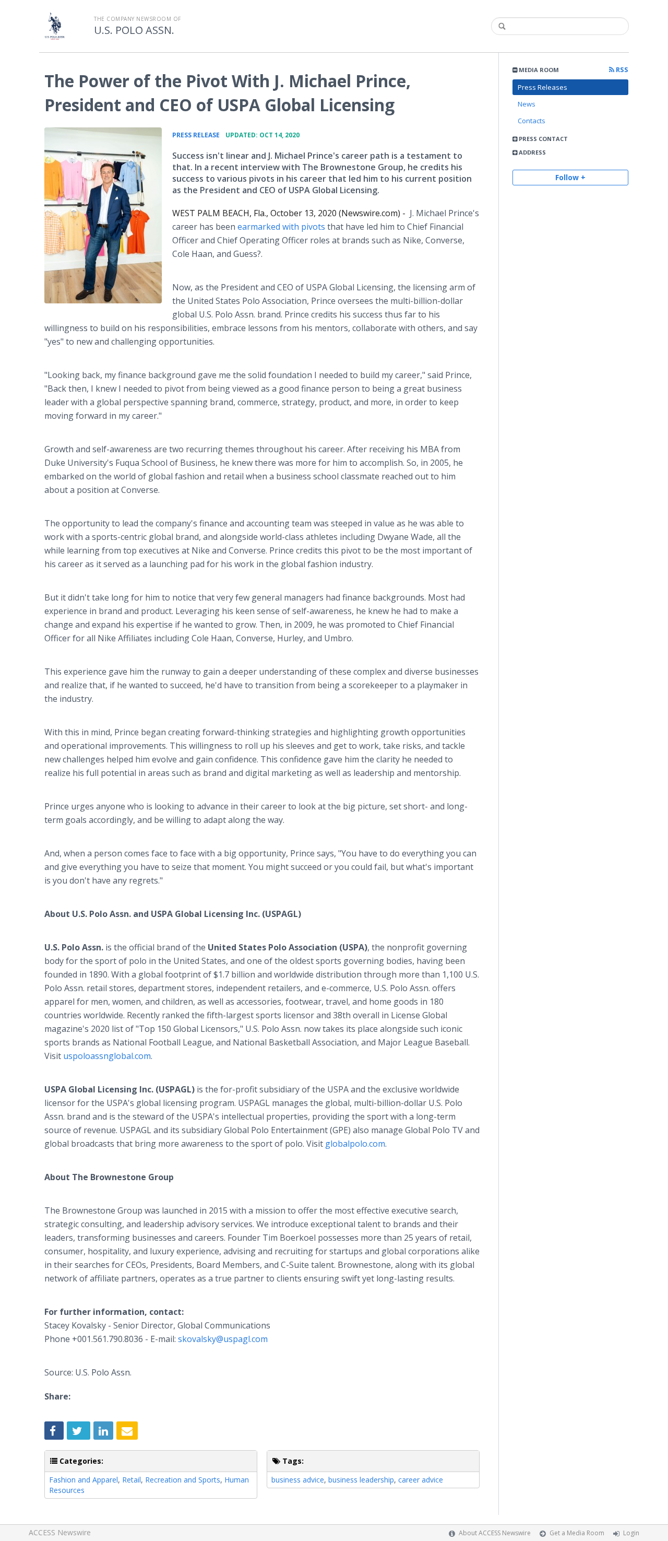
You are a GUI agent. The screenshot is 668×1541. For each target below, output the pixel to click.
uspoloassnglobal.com (107, 1056)
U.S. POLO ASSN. (134, 30)
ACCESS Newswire (60, 1532)
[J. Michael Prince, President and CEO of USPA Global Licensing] (103, 215)
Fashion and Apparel (83, 1480)
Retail (131, 1480)
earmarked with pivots (281, 226)
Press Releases (542, 87)
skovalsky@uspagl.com (223, 1339)
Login (631, 1532)
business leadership (361, 1480)
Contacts (531, 120)
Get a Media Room (577, 1532)
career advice (420, 1480)
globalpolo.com (355, 1143)
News (526, 104)
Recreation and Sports (182, 1480)
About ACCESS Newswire (495, 1532)
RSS (621, 69)
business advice (297, 1480)
